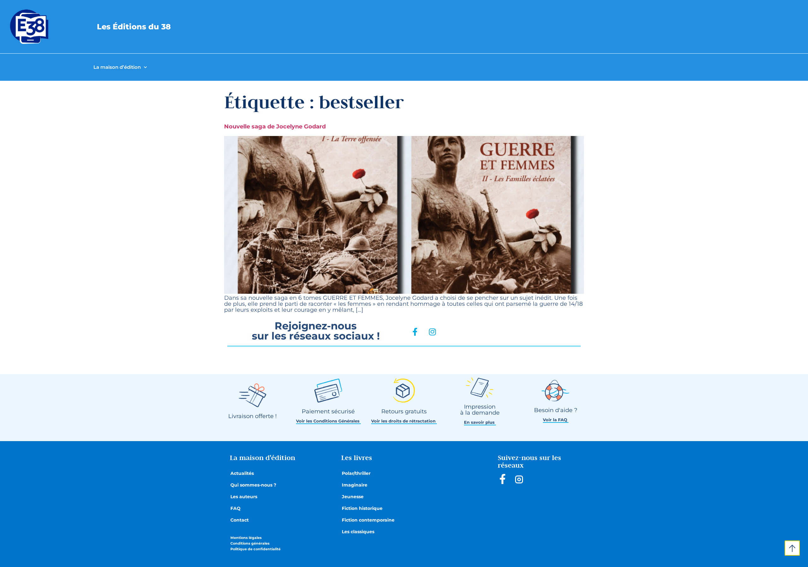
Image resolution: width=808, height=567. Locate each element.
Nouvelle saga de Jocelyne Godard (275, 126)
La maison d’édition (117, 67)
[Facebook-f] (415, 332)
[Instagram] (432, 332)
